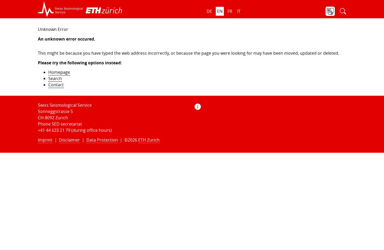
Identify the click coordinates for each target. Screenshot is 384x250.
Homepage (59, 72)
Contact (56, 85)
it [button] (239, 11)
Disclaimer (69, 140)
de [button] (209, 11)
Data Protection (102, 140)
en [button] (220, 11)
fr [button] (230, 11)
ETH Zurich (149, 140)
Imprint (45, 140)
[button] (60, 9)
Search (55, 78)
